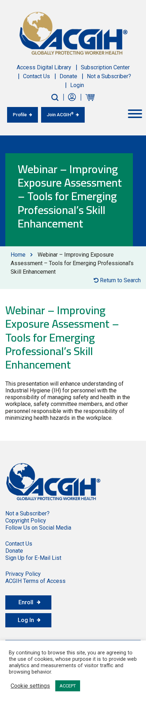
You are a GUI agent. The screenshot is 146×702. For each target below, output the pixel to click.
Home (18, 254)
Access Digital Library (44, 67)
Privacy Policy (23, 573)
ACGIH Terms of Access (35, 581)
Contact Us (36, 76)
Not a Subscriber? (109, 76)
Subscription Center (105, 67)
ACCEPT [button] (68, 685)
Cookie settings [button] (30, 686)
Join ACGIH (60, 114)
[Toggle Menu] (135, 113)
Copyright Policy (25, 520)
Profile (20, 114)
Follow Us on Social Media (38, 527)
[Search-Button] (54, 97)
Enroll (25, 602)
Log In (26, 620)
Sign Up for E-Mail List (33, 557)
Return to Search (120, 280)
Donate (68, 76)
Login (77, 85)
